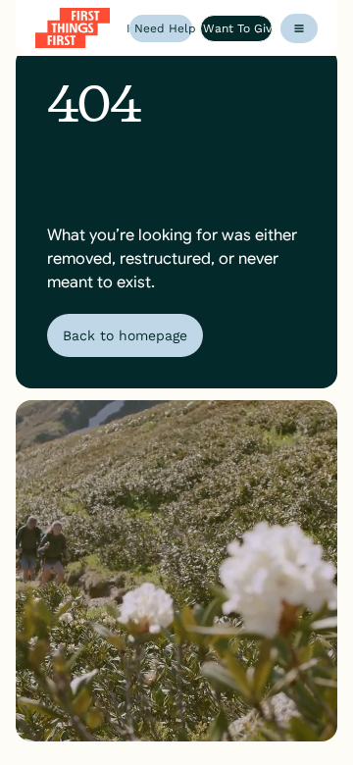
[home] (72, 28)
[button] (299, 28)
